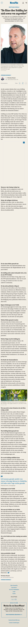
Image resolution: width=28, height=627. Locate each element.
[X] (20, 83)
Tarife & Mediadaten (14, 589)
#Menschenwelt (6, 75)
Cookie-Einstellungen (14, 622)
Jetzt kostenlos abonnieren (13, 614)
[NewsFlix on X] (12, 599)
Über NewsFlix (14, 585)
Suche (14, 593)
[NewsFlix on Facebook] (14, 599)
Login (14, 591)
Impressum (14, 587)
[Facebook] (23, 83)
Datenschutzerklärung (14, 620)
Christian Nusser (5, 575)
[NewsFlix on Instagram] (16, 599)
